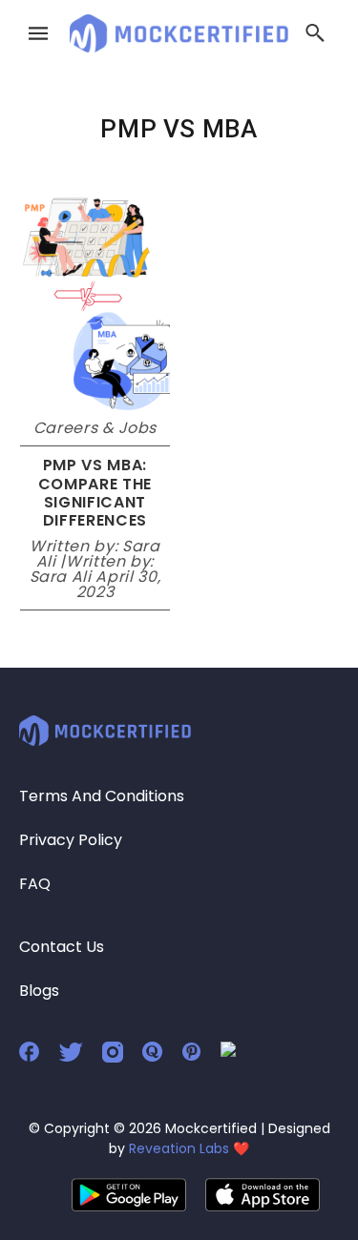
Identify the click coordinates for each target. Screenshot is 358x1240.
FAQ (35, 884)
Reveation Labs (179, 1148)
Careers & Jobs (95, 428)
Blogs (39, 991)
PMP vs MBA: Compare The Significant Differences (95, 492)
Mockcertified (211, 1128)
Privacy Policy (70, 840)
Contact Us (61, 947)
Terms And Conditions (101, 796)
